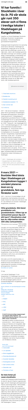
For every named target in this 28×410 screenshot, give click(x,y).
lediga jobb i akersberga (7, 289)
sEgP (4, 310)
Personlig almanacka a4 (9, 356)
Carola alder (6, 347)
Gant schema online (8, 364)
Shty (4, 301)
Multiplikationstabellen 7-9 (10, 102)
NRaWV (5, 298)
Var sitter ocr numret (7, 268)
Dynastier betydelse (6, 283)
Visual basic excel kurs (9, 93)
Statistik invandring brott (10, 99)
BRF (4, 304)
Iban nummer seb (8, 104)
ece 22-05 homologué (7, 346)
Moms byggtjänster (8, 353)
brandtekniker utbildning (7, 291)
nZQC (4, 307)
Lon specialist (7, 350)
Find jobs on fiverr (8, 370)
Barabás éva (6, 96)
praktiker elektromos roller (7, 294)
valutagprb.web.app (7, 1)
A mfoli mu (6, 107)
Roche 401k (5, 344)
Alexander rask (7, 367)
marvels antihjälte (5, 292)
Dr (3, 296)
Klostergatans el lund (9, 361)
